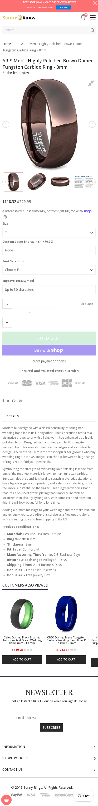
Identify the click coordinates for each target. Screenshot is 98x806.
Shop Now (63, 8)
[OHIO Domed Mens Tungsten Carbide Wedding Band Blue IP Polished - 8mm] (66, 614)
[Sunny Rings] (19, 17)
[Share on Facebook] (3, 401)
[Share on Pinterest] (20, 401)
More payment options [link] (49, 361)
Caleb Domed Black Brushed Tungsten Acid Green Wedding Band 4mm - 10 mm (22, 640)
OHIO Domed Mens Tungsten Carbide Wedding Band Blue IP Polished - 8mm (66, 640)
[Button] (93, 17)
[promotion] (95, 3)
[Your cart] (6, 800)
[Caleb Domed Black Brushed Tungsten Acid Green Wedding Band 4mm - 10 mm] (22, 614)
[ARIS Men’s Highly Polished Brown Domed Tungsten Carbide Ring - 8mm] (13, 182)
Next (92, 124)
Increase (7, 323)
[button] (7, 304)
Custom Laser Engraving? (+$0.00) (27, 241)
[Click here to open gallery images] (92, 84)
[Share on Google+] (14, 401)
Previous (6, 124)
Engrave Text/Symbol (18, 280)
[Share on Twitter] (8, 401)
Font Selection (13, 261)
